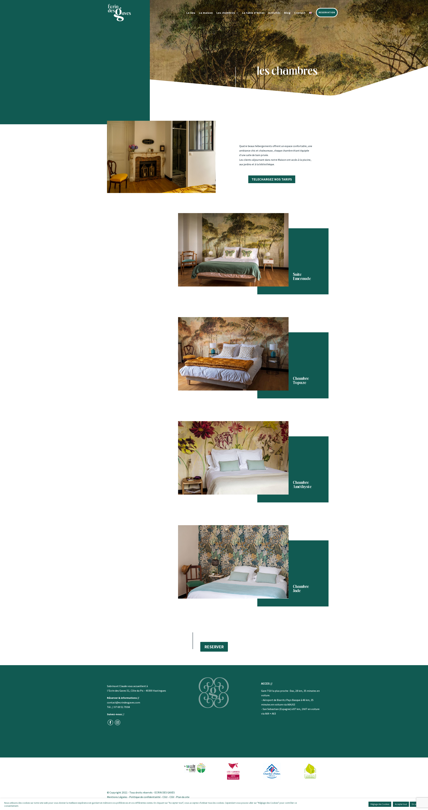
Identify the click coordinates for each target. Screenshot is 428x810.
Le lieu (190, 13)
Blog (287, 13)
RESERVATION (327, 12)
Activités (274, 13)
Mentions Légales (117, 797)
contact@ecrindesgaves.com (123, 702)
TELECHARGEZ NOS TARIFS (272, 179)
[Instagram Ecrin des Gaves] (117, 725)
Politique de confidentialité (144, 797)
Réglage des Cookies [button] (379, 804)
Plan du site (182, 797)
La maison (206, 13)
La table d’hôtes (253, 13)
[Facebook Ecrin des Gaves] (110, 725)
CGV (171, 797)
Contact (299, 13)
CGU (165, 797)
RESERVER (214, 646)
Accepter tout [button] (401, 804)
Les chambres (226, 13)
